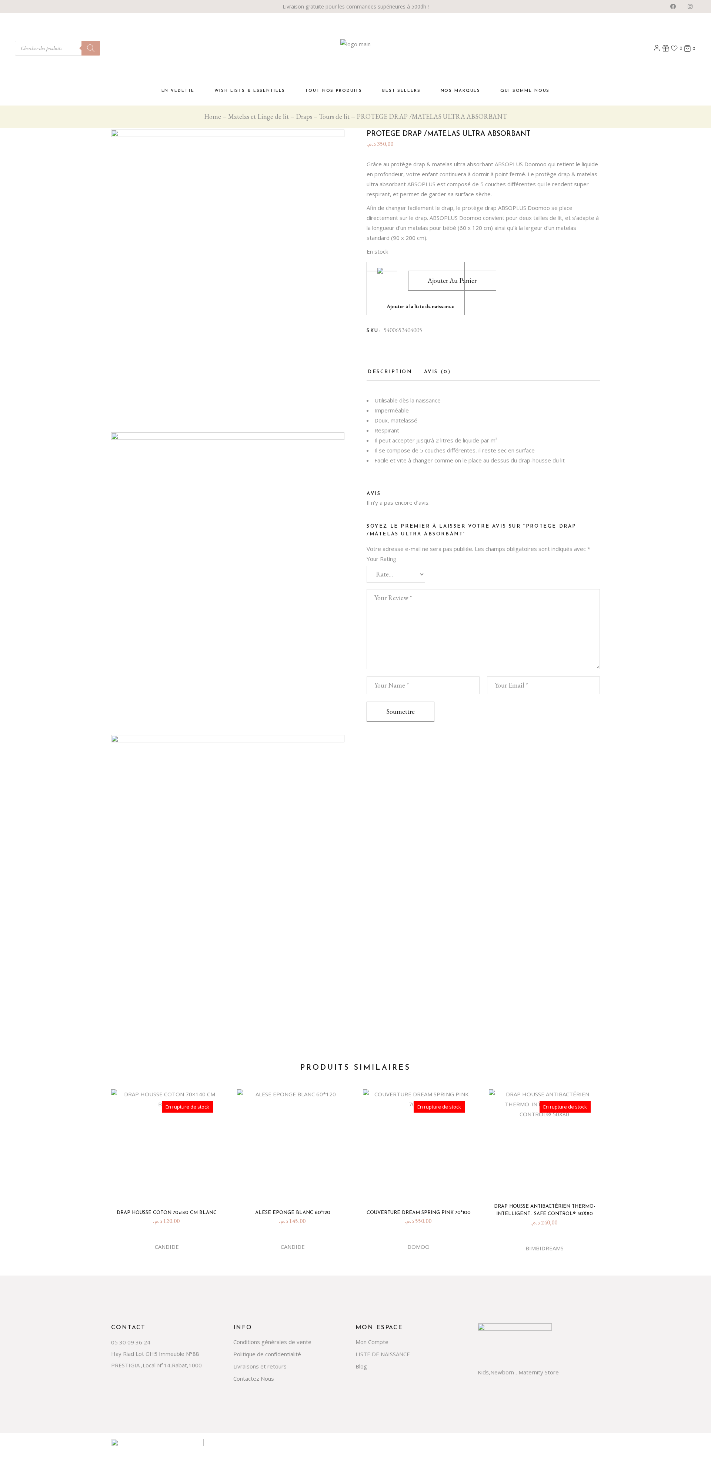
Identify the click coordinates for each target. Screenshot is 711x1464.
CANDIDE (167, 1246)
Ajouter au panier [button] (295, 1190)
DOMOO (418, 1246)
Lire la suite (170, 1190)
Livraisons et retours (260, 1366)
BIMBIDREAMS (544, 1248)
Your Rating (381, 558)
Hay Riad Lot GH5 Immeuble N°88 (155, 1353)
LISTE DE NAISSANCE (383, 1354)
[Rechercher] (90, 48)
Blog (361, 1366)
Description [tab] (390, 372)
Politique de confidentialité (267, 1354)
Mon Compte (372, 1342)
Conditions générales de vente (272, 1342)
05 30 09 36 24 (130, 1342)
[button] (416, 288)
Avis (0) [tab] (437, 372)
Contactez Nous (253, 1378)
